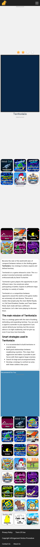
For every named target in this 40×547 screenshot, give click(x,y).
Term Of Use (20, 532)
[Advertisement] (20, 28)
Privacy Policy (7, 532)
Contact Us (6, 544)
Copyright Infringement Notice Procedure (18, 538)
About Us (16, 544)
